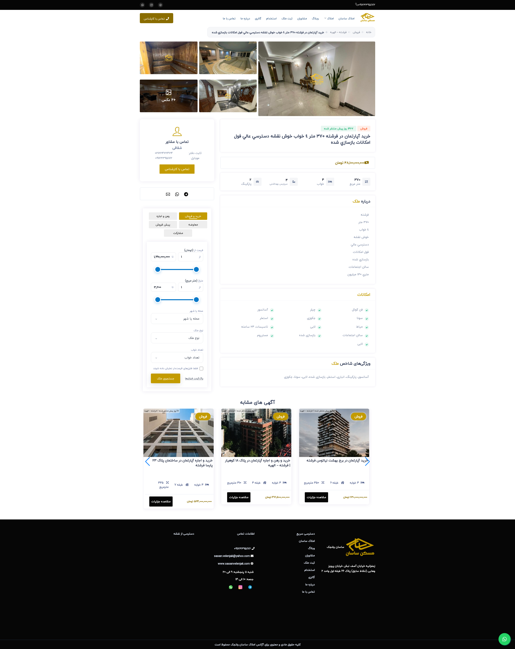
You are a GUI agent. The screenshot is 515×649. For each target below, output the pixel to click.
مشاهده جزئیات (316, 497)
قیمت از (193, 250)
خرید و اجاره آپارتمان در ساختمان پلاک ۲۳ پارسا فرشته (182, 462)
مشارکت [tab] (178, 233)
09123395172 (366, 4)
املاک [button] (330, 18)
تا (172, 257)
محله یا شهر (196, 311)
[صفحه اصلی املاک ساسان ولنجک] (367, 17)
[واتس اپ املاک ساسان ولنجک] (142, 4)
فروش (356, 32)
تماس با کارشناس (154, 18)
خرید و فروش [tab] (193, 216)
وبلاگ (315, 18)
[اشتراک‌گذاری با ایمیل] (168, 194)
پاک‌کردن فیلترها (194, 378)
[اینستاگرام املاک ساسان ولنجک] (151, 4)
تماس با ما (229, 18)
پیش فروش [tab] (163, 224)
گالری (258, 18)
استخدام (271, 18)
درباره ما (245, 18)
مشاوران (302, 18)
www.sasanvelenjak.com (234, 563)
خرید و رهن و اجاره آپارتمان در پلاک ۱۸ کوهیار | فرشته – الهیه (257, 462)
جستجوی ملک (165, 378)
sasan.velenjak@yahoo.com (232, 556)
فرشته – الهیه (338, 32)
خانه (368, 32)
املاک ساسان (346, 18)
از (200, 257)
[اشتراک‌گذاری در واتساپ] (177, 194)
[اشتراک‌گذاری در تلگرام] (186, 194)
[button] (316, 79)
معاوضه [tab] (193, 224)
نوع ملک (198, 331)
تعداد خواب (197, 350)
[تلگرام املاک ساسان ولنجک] (160, 4)
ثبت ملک (287, 18)
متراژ (194, 280)
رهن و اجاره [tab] (163, 216)
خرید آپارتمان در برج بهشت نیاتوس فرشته (337, 460)
